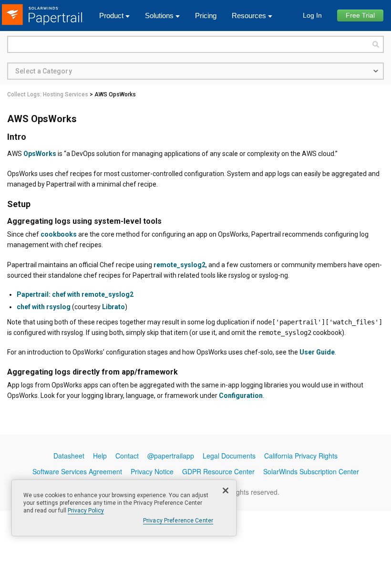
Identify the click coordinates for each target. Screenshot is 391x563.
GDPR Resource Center (218, 471)
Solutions (159, 15)
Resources (249, 15)
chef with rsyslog (44, 307)
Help (100, 455)
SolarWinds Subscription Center (311, 471)
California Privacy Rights (301, 455)
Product (111, 15)
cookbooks (59, 234)
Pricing (205, 15)
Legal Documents (229, 455)
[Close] (225, 490)
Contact (127, 455)
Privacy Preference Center (178, 520)
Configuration (241, 395)
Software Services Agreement (77, 471)
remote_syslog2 (180, 265)
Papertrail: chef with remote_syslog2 (75, 294)
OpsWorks (39, 153)
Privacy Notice (152, 471)
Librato (113, 307)
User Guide (317, 352)
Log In (312, 15)
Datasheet (68, 455)
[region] (124, 508)
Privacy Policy (86, 510)
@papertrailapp (170, 455)
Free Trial (360, 15)
